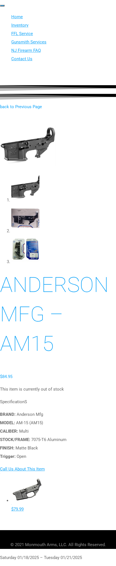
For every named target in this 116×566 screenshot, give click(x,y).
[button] (21, 106)
